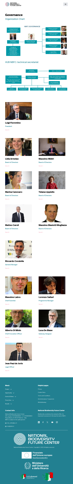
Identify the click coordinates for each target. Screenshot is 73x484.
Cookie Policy (41, 392)
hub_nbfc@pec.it (12, 423)
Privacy (40, 389)
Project (7, 389)
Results (7, 403)
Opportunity (8, 393)
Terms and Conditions (44, 395)
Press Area (8, 400)
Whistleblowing (42, 402)
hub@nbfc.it (10, 426)
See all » (7, 130)
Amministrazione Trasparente (46, 399)
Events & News (9, 396)
